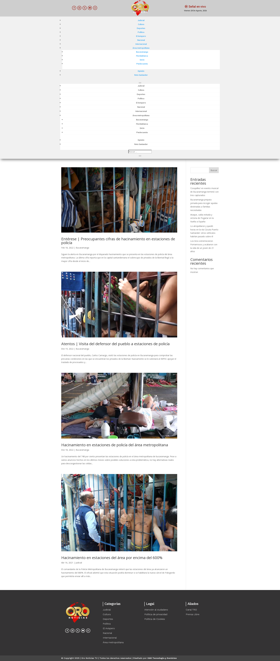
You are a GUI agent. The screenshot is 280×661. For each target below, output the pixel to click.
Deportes (141, 28)
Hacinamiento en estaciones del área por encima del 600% (111, 557)
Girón (142, 60)
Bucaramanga (142, 52)
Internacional (141, 44)
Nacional (141, 40)
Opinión (141, 71)
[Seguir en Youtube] (90, 8)
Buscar (214, 170)
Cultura (141, 24)
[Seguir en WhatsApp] (95, 8)
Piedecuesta (142, 64)
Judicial (141, 20)
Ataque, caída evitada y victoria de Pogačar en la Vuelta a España (202, 218)
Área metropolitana (141, 48)
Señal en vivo (197, 6)
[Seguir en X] (85, 8)
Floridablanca (142, 56)
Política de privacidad (155, 614)
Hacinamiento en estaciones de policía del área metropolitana (114, 444)
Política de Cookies (154, 619)
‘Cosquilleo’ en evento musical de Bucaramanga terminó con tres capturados (204, 192)
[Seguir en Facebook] (74, 8)
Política (141, 32)
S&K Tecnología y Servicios (162, 658)
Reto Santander (141, 75)
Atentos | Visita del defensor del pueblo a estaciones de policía (115, 343)
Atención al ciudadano (156, 609)
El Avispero (141, 36)
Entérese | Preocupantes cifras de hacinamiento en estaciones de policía (118, 240)
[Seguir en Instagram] (79, 8)
